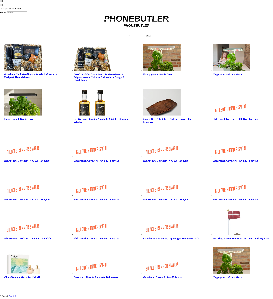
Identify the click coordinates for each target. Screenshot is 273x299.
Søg (148, 36)
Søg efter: (3, 12)
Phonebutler (13, 296)
